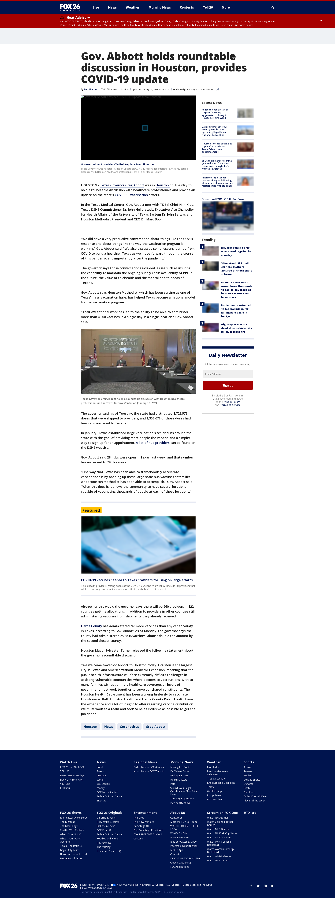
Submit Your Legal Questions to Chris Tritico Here (184, 791)
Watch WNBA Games (219, 856)
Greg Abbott (156, 726)
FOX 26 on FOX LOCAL (73, 767)
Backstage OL (141, 826)
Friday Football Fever (255, 796)
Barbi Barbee (91, 89)
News (108, 726)
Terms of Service (230, 405)
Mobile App (176, 850)
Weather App (214, 791)
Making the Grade (180, 767)
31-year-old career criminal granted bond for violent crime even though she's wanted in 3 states (217, 164)
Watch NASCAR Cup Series (222, 833)
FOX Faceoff (104, 830)
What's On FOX (178, 833)
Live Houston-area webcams (217, 773)
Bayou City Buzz (69, 850)
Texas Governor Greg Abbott (122, 185)
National (101, 775)
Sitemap (101, 800)
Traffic (210, 787)
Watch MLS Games (218, 860)
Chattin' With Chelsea (72, 830)
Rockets (248, 775)
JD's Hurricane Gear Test (221, 782)
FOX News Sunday (107, 792)
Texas (100, 771)
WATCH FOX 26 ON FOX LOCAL (184, 827)
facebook (251, 886)
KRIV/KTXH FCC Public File (185, 858)
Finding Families (179, 775)
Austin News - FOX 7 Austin (148, 771)
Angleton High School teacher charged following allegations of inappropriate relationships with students (217, 181)
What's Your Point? (70, 834)
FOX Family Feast (180, 802)
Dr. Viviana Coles (179, 771)
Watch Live (68, 762)
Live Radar (213, 767)
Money (101, 788)
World (100, 779)
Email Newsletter (179, 837)
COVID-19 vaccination (131, 195)
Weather (214, 762)
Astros (247, 767)
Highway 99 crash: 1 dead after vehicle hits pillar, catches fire (236, 328)
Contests (138, 838)
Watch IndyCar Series (219, 837)
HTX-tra (250, 813)
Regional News (145, 762)
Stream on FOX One (222, 813)
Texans (248, 771)
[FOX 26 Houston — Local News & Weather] (71, 7)
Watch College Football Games (220, 823)
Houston (124, 89)
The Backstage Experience (148, 830)
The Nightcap (67, 821)
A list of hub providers (153, 443)
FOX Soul (65, 788)
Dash (247, 788)
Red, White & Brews (108, 821)
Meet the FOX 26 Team (183, 821)
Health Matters (178, 779)
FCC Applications (179, 866)
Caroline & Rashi (106, 817)
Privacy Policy (232, 401)
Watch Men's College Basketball (219, 843)
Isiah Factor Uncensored (74, 817)
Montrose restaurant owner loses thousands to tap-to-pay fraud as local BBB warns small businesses (236, 290)
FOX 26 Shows (70, 813)
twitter (258, 886)
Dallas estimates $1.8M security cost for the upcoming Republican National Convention (214, 130)
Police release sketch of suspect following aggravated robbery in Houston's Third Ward (215, 113)
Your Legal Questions (182, 798)
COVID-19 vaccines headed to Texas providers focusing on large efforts (137, 580)
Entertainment (145, 813)
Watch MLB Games (218, 829)
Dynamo (249, 783)
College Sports (252, 779)
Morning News (181, 762)
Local (100, 767)
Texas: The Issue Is (71, 845)
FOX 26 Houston (109, 89)
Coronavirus (129, 726)
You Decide (103, 783)
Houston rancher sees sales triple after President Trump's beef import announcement (217, 147)
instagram (265, 886)
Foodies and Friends (108, 838)
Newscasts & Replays (72, 775)
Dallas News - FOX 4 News (148, 767)
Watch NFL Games (217, 817)
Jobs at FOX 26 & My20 (183, 841)
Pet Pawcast (104, 842)
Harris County (91, 626)
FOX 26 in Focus (106, 826)
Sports (249, 762)
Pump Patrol (214, 795)
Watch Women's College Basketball (221, 850)
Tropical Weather (216, 778)
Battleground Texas (71, 858)
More (226, 7)
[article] (138, 545)
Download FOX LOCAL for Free (223, 199)
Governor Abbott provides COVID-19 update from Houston (117, 164)
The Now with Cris (143, 821)
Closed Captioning (180, 862)
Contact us (176, 817)
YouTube (65, 783)
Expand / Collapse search (273, 7)
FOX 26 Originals (109, 813)
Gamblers (249, 792)
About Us (177, 813)
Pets (172, 783)
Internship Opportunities (184, 845)
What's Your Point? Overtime (70, 840)
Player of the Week (254, 800)
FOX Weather (214, 799)
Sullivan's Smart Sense (109, 796)
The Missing (103, 847)
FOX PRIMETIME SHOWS (147, 834)
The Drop (138, 817)
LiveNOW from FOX (71, 779)
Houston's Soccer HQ (109, 851)
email (272, 886)
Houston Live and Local (73, 854)
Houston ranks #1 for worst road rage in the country (236, 251)
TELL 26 (64, 771)
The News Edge (69, 826)
